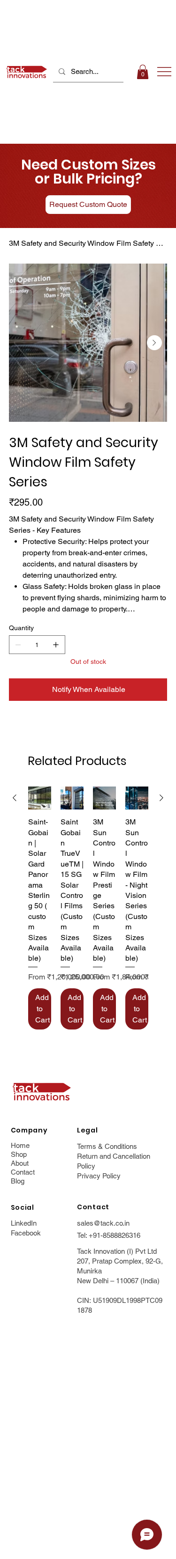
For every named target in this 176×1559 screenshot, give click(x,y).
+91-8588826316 (114, 1235)
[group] (88, 908)
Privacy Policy (99, 1176)
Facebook (26, 1233)
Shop (19, 1154)
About (20, 1163)
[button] (143, 72)
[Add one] (55, 644)
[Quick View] (39, 798)
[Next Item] (154, 342)
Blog (17, 1181)
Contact (23, 1172)
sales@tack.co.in (103, 1223)
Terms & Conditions (107, 1146)
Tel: (83, 1235)
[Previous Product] (14, 797)
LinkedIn (24, 1223)
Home (20, 1145)
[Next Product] (161, 797)
